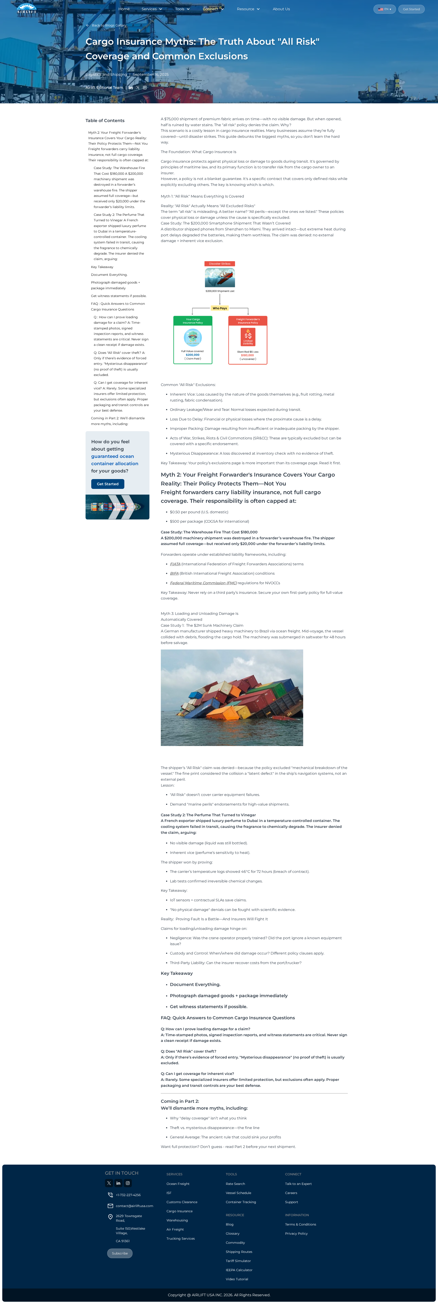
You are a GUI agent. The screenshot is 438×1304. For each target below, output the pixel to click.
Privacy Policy (296, 1233)
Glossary (233, 1233)
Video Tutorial (237, 1279)
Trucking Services (181, 1238)
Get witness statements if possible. (118, 296)
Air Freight (175, 1229)
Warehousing (177, 1220)
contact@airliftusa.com (134, 1206)
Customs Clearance (182, 1202)
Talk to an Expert (298, 1184)
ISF (169, 1193)
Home (124, 9)
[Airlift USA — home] (26, 9)
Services (149, 9)
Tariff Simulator (238, 1261)
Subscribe (120, 1253)
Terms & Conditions (300, 1224)
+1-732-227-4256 (128, 1195)
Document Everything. (109, 275)
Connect (211, 9)
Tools (179, 9)
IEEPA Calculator (239, 1270)
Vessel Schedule (238, 1193)
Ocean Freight (178, 1184)
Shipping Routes (239, 1252)
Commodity (235, 1243)
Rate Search (235, 1184)
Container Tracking (241, 1202)
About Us (281, 9)
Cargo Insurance (180, 1211)
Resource (245, 9)
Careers (291, 1193)
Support (291, 1202)
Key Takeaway (102, 267)
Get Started (411, 9)
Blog (230, 1224)
